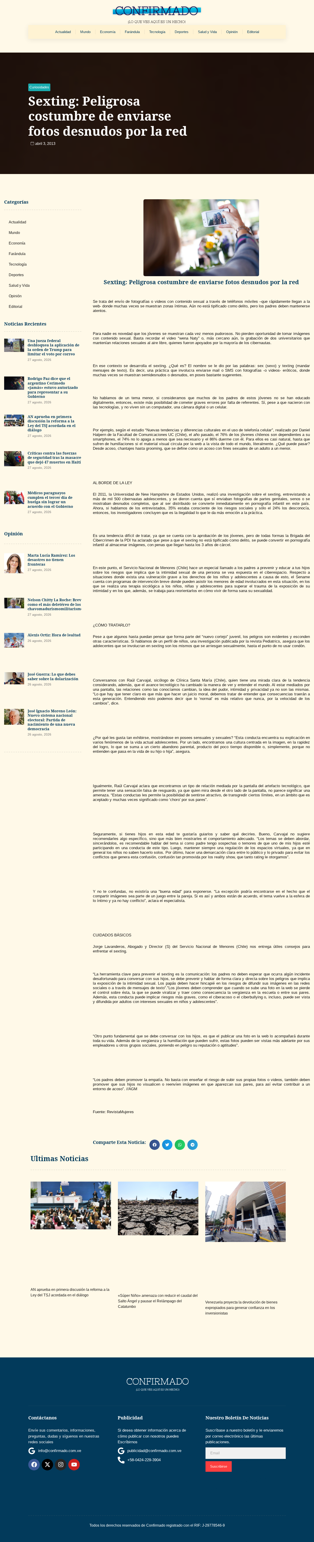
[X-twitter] (47, 1464)
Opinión (232, 32)
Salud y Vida (207, 32)
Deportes (181, 32)
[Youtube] (74, 1464)
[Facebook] (34, 1464)
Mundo (85, 32)
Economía (107, 32)
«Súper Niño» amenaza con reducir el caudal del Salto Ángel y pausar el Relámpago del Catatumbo (158, 1301)
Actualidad (63, 32)
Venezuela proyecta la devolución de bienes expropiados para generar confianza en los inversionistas (241, 1307)
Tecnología (157, 32)
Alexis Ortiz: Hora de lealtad (54, 635)
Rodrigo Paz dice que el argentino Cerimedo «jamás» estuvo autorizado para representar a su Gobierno (53, 387)
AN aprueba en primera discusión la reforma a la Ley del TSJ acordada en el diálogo (52, 423)
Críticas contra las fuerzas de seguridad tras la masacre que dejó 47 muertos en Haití (54, 458)
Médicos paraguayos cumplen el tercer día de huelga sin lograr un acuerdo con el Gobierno (50, 499)
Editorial (253, 32)
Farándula (132, 32)
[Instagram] (60, 1464)
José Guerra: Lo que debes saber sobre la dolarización (53, 676)
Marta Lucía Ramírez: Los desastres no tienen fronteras (51, 560)
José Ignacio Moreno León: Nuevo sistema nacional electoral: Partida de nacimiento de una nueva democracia (52, 719)
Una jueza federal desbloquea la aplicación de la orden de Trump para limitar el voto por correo (53, 347)
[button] (39, 87)
